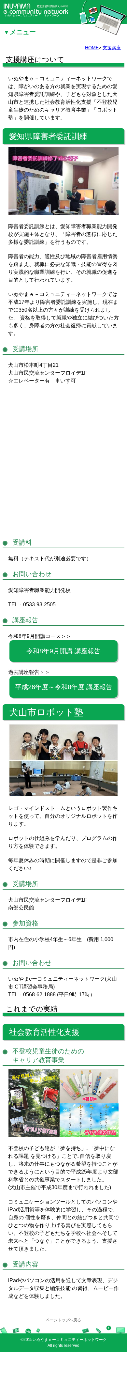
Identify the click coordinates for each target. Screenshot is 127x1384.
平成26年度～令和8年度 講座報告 (63, 687)
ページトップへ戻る (63, 1320)
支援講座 (112, 47)
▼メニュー (19, 28)
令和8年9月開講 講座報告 (63, 651)
